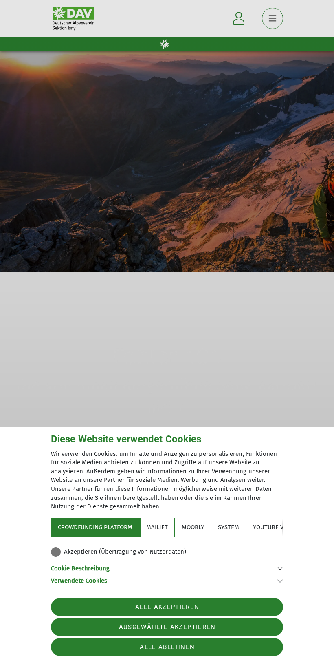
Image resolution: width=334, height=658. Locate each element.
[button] (167, 567)
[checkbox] (167, 552)
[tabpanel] (167, 564)
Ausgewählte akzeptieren (167, 627)
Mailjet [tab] (157, 527)
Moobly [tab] (193, 527)
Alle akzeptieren (167, 607)
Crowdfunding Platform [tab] (95, 527)
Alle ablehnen (167, 647)
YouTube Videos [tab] (276, 527)
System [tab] (228, 527)
